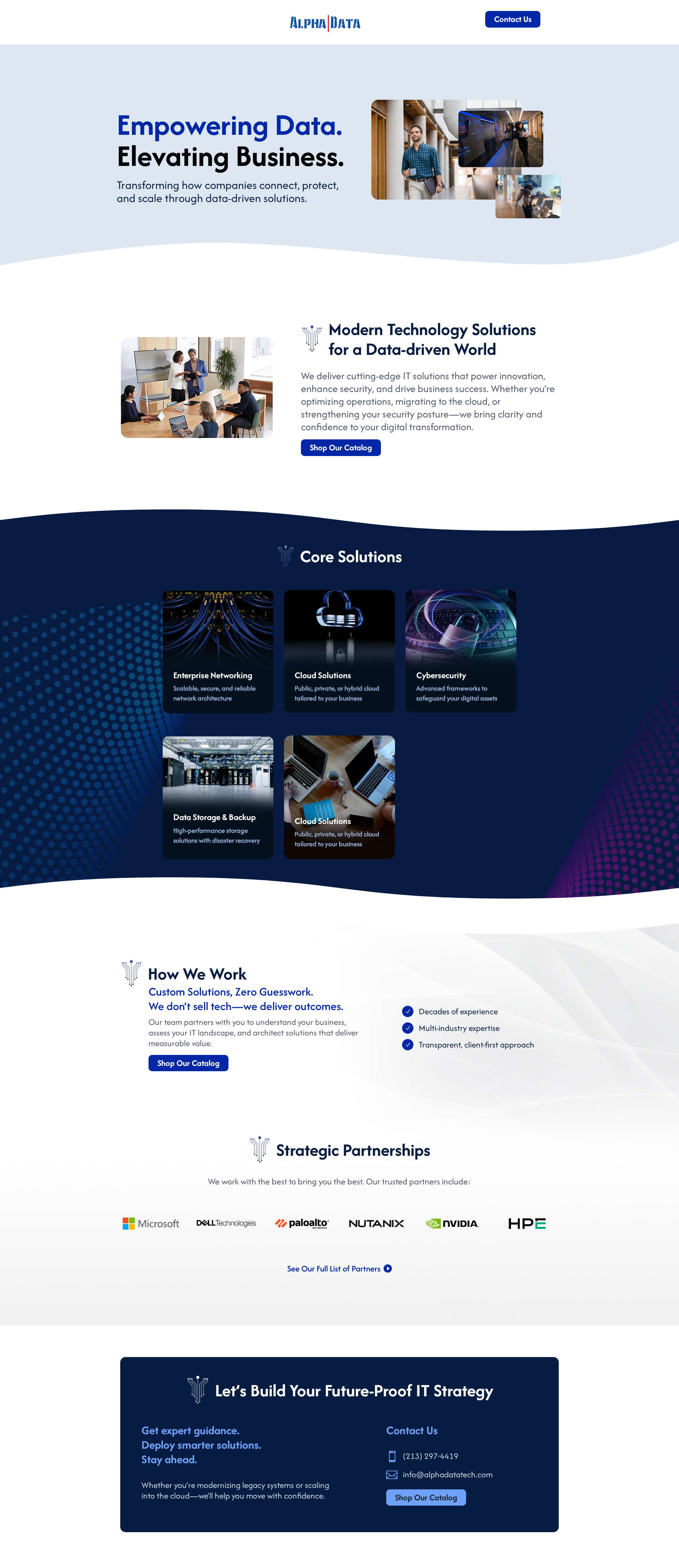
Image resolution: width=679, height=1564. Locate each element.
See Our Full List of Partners (334, 1268)
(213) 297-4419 (430, 1456)
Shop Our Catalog (341, 447)
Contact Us (513, 19)
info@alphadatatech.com (448, 1474)
